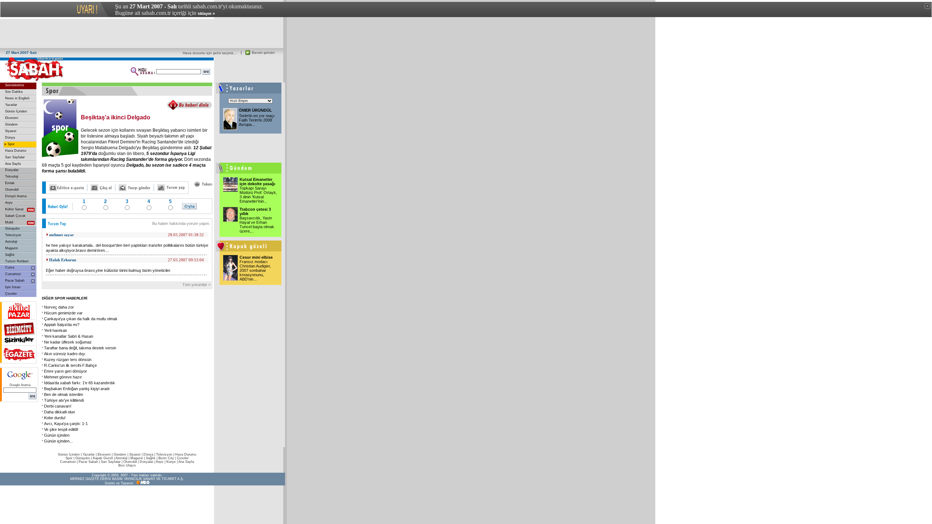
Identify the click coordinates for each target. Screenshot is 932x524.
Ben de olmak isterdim (63, 394)
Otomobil (12, 189)
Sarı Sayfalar (15, 157)
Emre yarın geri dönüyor (65, 371)
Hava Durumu (15, 150)
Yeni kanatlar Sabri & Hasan (68, 336)
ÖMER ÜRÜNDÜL (255, 110)
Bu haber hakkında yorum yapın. (181, 223)
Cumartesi (13, 274)
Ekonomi (11, 118)
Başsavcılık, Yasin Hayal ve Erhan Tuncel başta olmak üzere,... (257, 224)
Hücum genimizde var (63, 313)
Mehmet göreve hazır (63, 377)
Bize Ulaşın (127, 465)
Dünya (10, 137)
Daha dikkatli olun (59, 412)
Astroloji (11, 241)
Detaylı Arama (16, 196)
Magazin (11, 248)
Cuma (9, 267)
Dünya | (149, 454)
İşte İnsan (12, 287)
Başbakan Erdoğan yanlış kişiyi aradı (77, 388)
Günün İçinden (16, 111)
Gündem (11, 124)
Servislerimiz (14, 85)
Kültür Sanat (14, 209)
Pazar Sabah (14, 280)
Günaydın (12, 228)
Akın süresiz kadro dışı (64, 354)
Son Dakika (14, 92)
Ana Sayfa (13, 164)
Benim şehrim (263, 53)
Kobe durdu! (55, 418)
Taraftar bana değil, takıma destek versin (80, 348)
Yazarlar (11, 105)
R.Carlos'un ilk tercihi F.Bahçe (70, 365)
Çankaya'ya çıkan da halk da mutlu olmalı (80, 319)
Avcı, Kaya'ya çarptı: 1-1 (66, 423)
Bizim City (166, 458)
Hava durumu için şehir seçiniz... (210, 53)
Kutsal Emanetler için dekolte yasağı (257, 181)
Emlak (10, 183)
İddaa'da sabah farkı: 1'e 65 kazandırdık (79, 383)
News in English (17, 98)
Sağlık (10, 255)
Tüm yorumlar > (197, 284)
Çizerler (11, 293)
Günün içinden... (58, 441)
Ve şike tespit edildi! (61, 429)
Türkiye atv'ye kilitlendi (64, 400)
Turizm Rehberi (16, 261)
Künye (171, 462)
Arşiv (9, 203)
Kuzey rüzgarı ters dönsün (67, 359)
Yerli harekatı (55, 330)
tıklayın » (206, 13)
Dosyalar (12, 170)
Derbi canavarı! (57, 406)
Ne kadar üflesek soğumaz (68, 342)
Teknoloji (11, 176)
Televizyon (13, 235)
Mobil (9, 222)
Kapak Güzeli (103, 458)
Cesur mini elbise (256, 257)
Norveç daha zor (59, 307)
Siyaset (10, 131)
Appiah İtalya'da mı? (61, 324)
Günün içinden (57, 435)
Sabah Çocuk (15, 216)
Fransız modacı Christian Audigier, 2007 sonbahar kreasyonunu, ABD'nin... (255, 270)
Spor (11, 144)
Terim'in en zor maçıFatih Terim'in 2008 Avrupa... (257, 120)
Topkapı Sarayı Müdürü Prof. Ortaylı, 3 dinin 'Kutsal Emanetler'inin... (258, 194)
